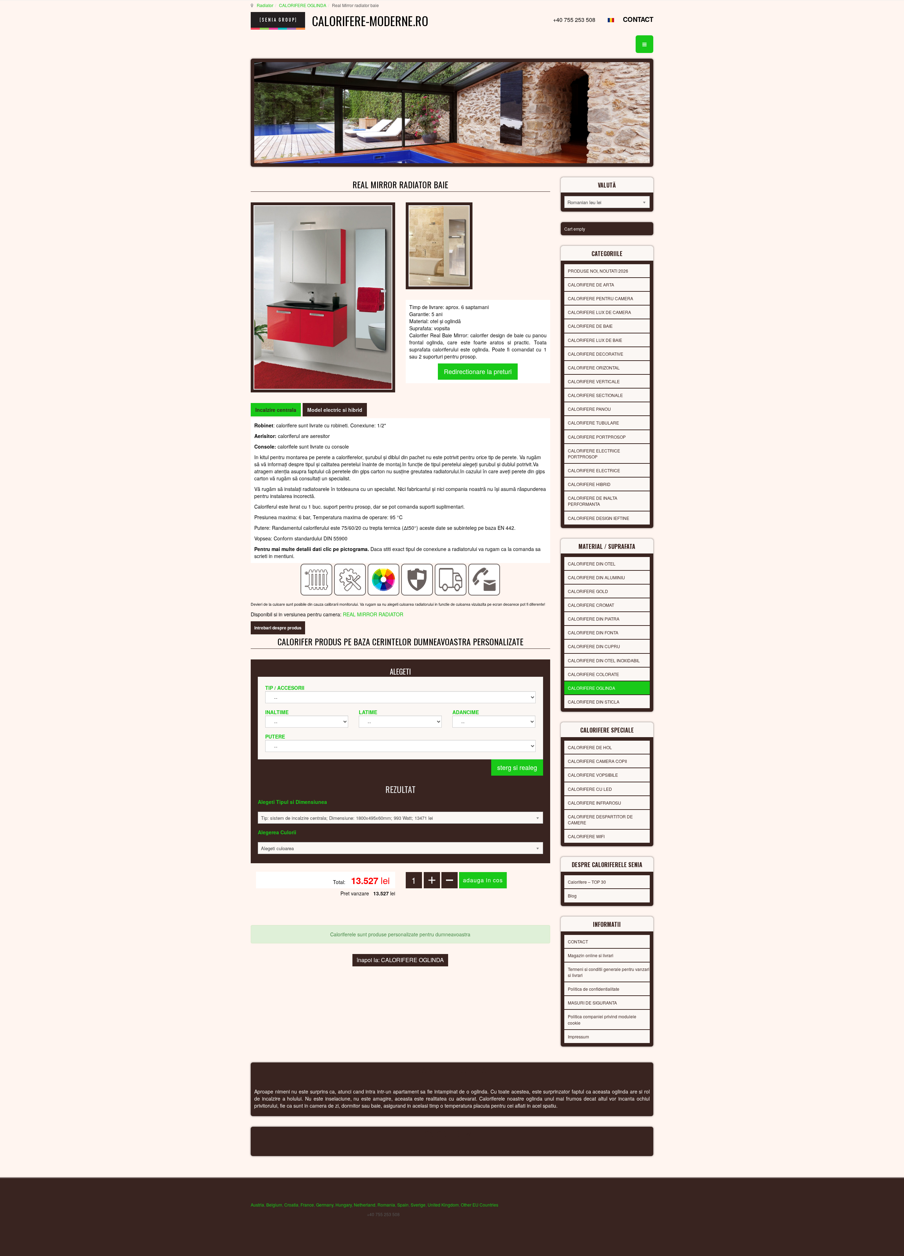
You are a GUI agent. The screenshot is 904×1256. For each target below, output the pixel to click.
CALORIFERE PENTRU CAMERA (600, 298)
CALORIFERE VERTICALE (594, 381)
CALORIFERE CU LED (590, 789)
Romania (386, 1205)
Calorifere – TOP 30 (587, 882)
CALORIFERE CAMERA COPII (597, 761)
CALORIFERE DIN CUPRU (594, 646)
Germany (324, 1205)
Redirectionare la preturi (478, 371)
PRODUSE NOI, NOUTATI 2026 (598, 271)
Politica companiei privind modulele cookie (602, 1019)
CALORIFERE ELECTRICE (594, 470)
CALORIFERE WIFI (586, 836)
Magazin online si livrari (590, 955)
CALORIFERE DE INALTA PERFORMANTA (592, 501)
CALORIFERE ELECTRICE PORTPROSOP (594, 454)
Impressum (578, 1036)
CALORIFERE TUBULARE (593, 423)
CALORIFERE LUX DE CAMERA (599, 312)
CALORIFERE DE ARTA (591, 285)
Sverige (418, 1205)
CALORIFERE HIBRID (589, 484)
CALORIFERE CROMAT (591, 605)
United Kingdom (443, 1205)
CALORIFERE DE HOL (590, 747)
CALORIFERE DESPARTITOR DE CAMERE (600, 819)
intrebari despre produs (278, 627)
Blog (572, 896)
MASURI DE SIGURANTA (592, 1003)
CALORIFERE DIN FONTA (593, 632)
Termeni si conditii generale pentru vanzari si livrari (608, 972)
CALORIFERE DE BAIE (590, 326)
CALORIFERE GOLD (588, 591)
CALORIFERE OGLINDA (302, 5)
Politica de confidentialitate (593, 989)
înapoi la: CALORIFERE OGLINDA (400, 960)
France (307, 1205)
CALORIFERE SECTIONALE (595, 395)
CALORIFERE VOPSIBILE (593, 775)
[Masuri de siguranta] (417, 578)
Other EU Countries (479, 1205)
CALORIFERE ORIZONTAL (594, 368)
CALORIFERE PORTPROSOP (597, 437)
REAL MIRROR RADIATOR (373, 614)
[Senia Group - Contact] (484, 578)
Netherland (364, 1205)
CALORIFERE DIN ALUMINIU (596, 577)
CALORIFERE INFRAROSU (594, 803)
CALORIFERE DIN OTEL (591, 564)
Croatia (291, 1205)
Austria (257, 1205)
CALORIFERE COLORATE (593, 674)
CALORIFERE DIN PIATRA (593, 619)
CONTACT (638, 19)
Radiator (265, 5)
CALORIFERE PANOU (589, 409)
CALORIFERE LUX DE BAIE (595, 340)
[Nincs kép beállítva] (439, 245)
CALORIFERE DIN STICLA (593, 702)
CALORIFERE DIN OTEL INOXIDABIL (604, 660)
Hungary (343, 1205)
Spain (403, 1205)
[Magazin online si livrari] (451, 578)
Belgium (274, 1205)
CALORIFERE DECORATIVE (595, 354)
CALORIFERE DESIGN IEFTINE (598, 518)
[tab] (276, 409)
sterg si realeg (517, 767)
